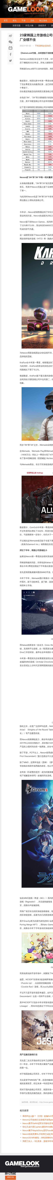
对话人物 (29, 25)
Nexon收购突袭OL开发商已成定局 (37, 1134)
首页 (6, 20)
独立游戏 (43, 20)
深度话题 (16, 25)
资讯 (15, 20)
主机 (32, 20)
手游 (23, 20)
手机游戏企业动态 (43, 45)
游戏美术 (42, 25)
